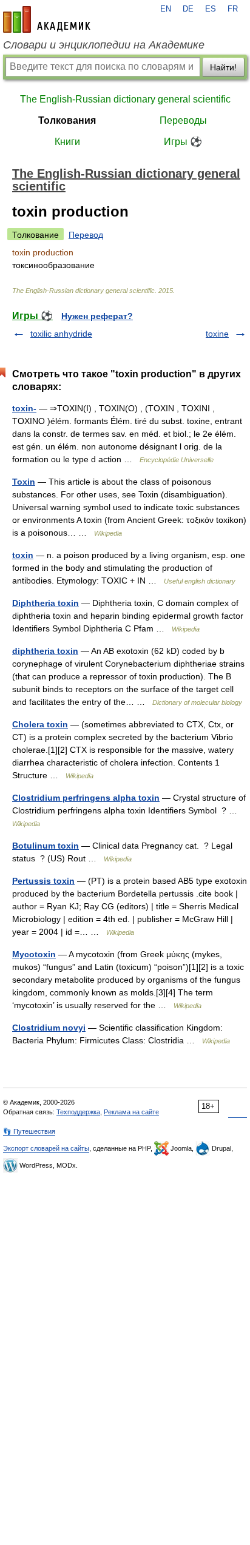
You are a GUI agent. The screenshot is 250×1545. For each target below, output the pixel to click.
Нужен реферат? (97, 316)
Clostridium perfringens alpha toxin (86, 798)
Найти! (223, 67)
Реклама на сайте (131, 1112)
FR (233, 9)
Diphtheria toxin (45, 603)
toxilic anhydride (61, 333)
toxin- (24, 408)
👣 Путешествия (29, 1131)
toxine (217, 333)
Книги (67, 141)
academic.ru (46, 19)
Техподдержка (78, 1112)
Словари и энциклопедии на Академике (103, 45)
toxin (22, 555)
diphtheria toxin (45, 651)
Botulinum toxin (45, 845)
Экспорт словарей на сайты (46, 1148)
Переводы (183, 120)
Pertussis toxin (43, 881)
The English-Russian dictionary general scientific (125, 99)
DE (188, 9)
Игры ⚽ (183, 141)
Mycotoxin (34, 954)
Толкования (67, 120)
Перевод (86, 235)
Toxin (23, 481)
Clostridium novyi (49, 1027)
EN (165, 9)
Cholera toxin (40, 724)
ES (210, 9)
